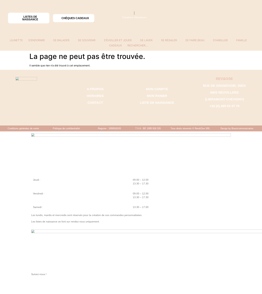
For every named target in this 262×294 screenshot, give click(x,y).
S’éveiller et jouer (118, 40)
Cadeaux (115, 45)
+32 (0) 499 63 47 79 (224, 106)
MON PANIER (157, 96)
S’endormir (36, 40)
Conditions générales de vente (23, 128)
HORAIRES (95, 96)
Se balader (61, 40)
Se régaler (169, 40)
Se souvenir (87, 40)
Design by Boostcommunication (236, 128)
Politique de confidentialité (66, 128)
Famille (241, 40)
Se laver (146, 40)
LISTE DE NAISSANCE (157, 102)
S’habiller (220, 40)
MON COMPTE (157, 89)
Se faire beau (195, 40)
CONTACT (95, 102)
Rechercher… (137, 45)
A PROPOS (95, 89)
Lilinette (16, 40)
